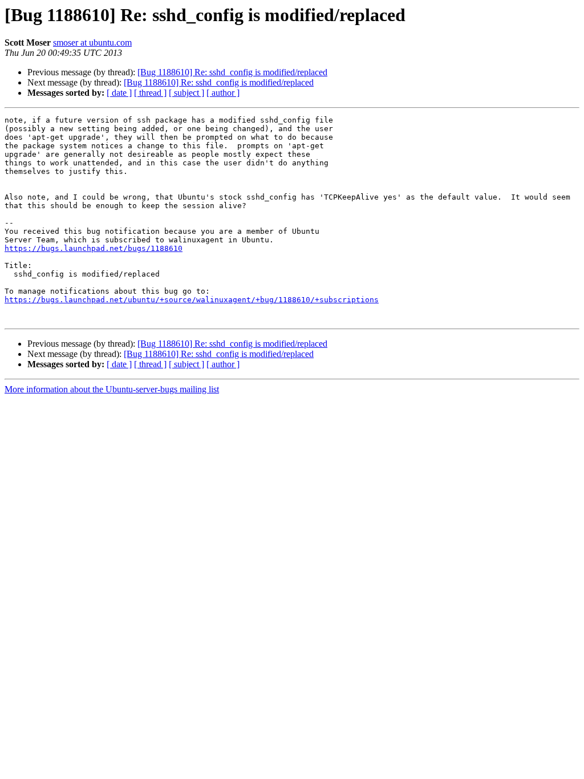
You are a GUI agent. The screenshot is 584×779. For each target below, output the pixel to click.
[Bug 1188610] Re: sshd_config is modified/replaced (232, 72)
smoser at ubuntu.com (92, 42)
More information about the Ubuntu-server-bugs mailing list (112, 389)
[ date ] (119, 93)
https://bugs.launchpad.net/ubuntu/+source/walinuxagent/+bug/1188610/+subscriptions (192, 299)
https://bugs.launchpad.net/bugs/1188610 (93, 248)
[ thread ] (150, 93)
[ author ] (223, 93)
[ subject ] (186, 93)
